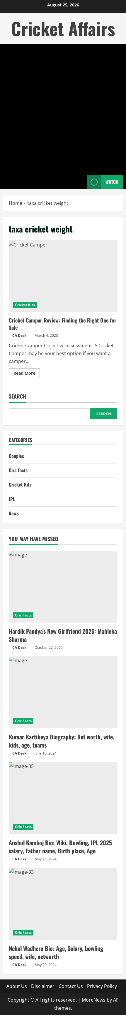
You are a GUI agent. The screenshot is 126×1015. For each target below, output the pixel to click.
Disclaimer (43, 986)
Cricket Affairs (63, 28)
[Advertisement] (63, 109)
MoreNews (93, 1000)
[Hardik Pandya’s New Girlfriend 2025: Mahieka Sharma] (63, 587)
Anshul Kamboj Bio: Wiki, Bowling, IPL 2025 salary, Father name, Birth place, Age (60, 846)
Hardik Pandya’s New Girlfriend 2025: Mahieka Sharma (63, 635)
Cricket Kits (25, 304)
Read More (26, 374)
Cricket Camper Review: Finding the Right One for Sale (63, 276)
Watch (112, 181)
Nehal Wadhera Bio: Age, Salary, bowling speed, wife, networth (56, 952)
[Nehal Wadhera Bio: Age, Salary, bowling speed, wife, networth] (63, 904)
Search (17, 396)
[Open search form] (79, 182)
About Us (16, 986)
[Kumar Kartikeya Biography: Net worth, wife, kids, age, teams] (63, 692)
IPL (12, 499)
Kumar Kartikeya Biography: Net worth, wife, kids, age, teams (61, 740)
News (14, 513)
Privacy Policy (102, 986)
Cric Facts (18, 470)
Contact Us (71, 986)
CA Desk (19, 335)
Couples (16, 455)
